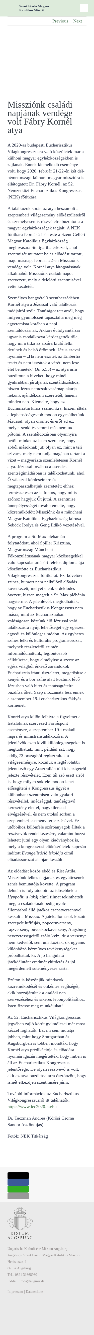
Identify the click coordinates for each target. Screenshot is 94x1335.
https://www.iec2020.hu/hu (32, 1106)
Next (77, 20)
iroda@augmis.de (32, 1281)
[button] (18, 1175)
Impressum (15, 1292)
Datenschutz (34, 1292)
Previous (60, 20)
